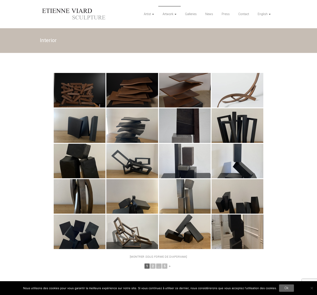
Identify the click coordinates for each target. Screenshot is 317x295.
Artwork (168, 14)
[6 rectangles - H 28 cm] (237, 125)
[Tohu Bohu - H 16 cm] (132, 196)
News (209, 14)
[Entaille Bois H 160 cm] (237, 232)
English (263, 14)
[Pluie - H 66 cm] (79, 90)
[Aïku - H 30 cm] (185, 232)
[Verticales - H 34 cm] (237, 161)
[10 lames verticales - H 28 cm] (132, 125)
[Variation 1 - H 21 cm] (185, 125)
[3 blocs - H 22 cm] (79, 161)
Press (226, 14)
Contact (243, 14)
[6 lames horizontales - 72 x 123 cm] (132, 90)
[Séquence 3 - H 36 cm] (132, 232)
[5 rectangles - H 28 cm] (132, 161)
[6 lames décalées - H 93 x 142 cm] (185, 90)
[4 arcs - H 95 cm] (79, 196)
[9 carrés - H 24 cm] (79, 232)
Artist (147, 14)
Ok (286, 288)
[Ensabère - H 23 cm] (237, 196)
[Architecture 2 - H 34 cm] (185, 196)
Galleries (191, 14)
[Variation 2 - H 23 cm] (185, 161)
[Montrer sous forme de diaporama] (158, 256)
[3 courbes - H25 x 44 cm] (237, 90)
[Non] (311, 288)
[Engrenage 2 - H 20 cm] (79, 125)
